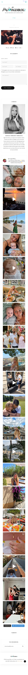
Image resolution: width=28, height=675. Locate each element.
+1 (21, 47)
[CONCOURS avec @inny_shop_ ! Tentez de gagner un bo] (14, 543)
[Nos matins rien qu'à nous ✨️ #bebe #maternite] (14, 199)
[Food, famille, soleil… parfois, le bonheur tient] (14, 474)
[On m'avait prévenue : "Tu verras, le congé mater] (14, 360)
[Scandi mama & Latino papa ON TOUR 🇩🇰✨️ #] (14, 406)
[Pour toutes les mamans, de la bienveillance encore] (14, 245)
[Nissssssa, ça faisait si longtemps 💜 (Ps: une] (14, 497)
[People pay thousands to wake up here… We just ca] (14, 566)
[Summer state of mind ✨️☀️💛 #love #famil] (14, 589)
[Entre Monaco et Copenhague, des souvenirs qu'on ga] (14, 337)
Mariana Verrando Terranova (14, 135)
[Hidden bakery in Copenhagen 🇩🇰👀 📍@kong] (14, 383)
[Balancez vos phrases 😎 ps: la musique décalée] (14, 268)
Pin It (17, 47)
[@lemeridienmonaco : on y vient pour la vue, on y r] (14, 520)
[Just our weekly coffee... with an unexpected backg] (14, 612)
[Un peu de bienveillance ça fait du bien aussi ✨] (14, 314)
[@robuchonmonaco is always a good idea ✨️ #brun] (14, 291)
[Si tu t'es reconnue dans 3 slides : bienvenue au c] (14, 176)
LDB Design (19, 661)
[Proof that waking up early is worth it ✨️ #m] (14, 451)
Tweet (12, 47)
